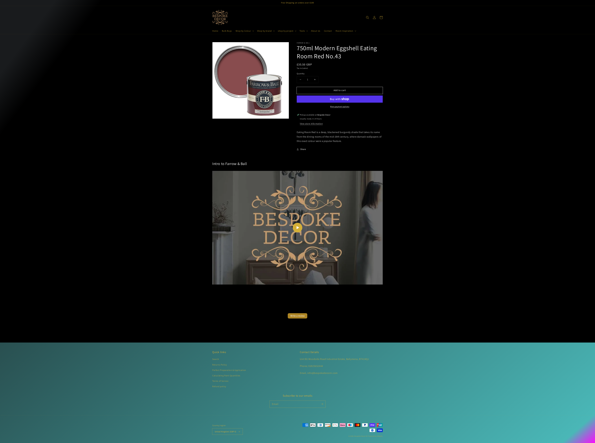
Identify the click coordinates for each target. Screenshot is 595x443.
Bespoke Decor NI (360, 436)
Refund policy (219, 386)
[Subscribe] (322, 404)
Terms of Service (220, 381)
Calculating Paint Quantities (226, 375)
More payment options (339, 106)
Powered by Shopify (375, 436)
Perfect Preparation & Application (229, 370)
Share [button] (303, 149)
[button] (244, 31)
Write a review (297, 315)
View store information (311, 123)
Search (215, 359)
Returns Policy (219, 364)
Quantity (300, 73)
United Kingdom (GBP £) (225, 431)
